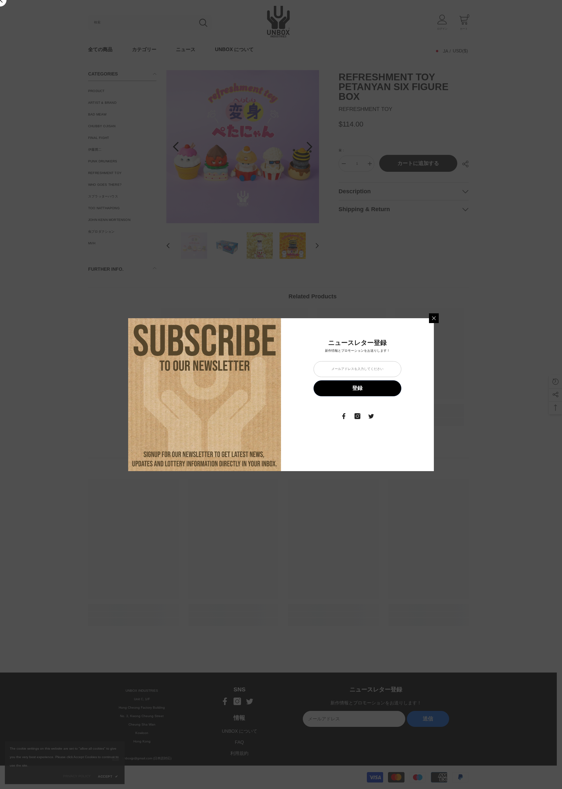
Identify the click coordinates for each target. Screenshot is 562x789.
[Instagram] (357, 416)
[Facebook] (344, 416)
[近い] (434, 318)
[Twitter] (371, 416)
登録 (357, 388)
